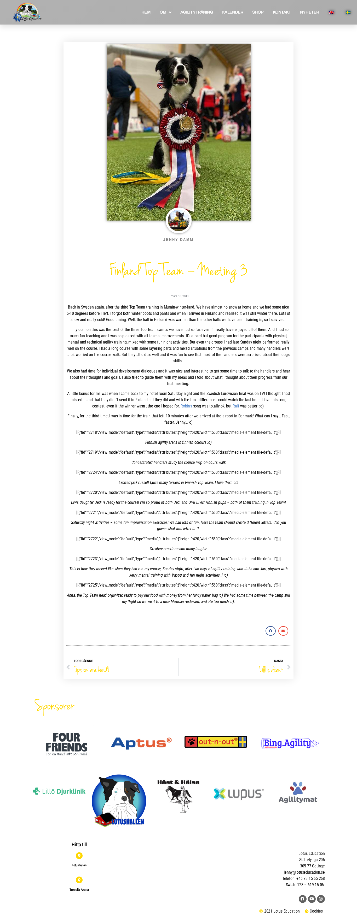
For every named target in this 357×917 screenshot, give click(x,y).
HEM (145, 12)
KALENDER (232, 12)
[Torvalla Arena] (79, 880)
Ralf (236, 406)
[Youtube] (312, 899)
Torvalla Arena (79, 889)
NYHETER (309, 12)
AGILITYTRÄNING (196, 12)
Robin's (186, 406)
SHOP (257, 12)
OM (163, 12)
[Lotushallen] (79, 855)
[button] (270, 631)
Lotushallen (79, 865)
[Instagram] (321, 899)
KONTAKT (282, 12)
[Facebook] (303, 899)
